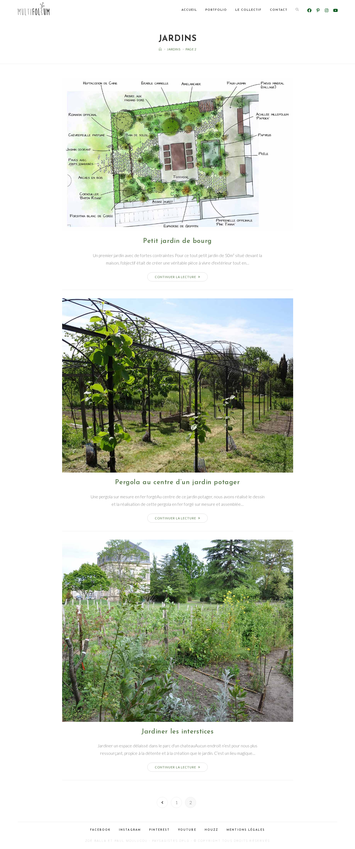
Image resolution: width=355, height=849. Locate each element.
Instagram (130, 830)
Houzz (212, 830)
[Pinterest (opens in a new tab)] (318, 10)
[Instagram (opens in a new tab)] (326, 10)
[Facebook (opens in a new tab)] (309, 10)
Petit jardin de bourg (177, 241)
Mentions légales (246, 830)
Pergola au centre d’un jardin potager (177, 482)
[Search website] (297, 10)
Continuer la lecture (175, 277)
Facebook (100, 830)
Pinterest (159, 830)
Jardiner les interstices (177, 732)
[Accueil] (160, 49)
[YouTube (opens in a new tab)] (335, 10)
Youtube (187, 830)
